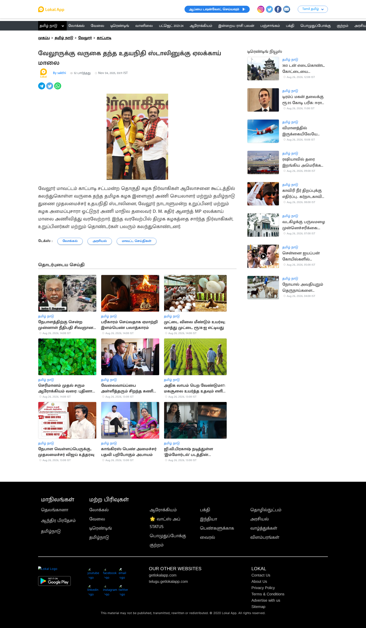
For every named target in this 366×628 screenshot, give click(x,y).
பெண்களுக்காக (217, 528)
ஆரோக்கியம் (163, 510)
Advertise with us (265, 600)
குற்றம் (157, 545)
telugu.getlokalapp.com (168, 581)
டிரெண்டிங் (100, 528)
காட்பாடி (104, 38)
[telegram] (42, 88)
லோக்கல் (99, 510)
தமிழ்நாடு (51, 531)
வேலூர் (85, 38)
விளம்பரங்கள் (264, 537)
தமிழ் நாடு (48, 26)
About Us (259, 581)
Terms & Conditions (267, 594)
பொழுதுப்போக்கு (168, 536)
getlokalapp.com (163, 575)
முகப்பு (44, 38)
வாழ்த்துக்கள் (263, 528)
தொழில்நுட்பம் (265, 510)
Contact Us (260, 575)
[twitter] (50, 88)
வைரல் (207, 537)
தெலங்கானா (54, 510)
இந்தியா (208, 519)
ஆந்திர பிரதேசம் (58, 520)
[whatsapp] (58, 88)
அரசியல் (259, 519)
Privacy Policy (263, 588)
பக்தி (205, 510)
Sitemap (258, 607)
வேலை (97, 519)
